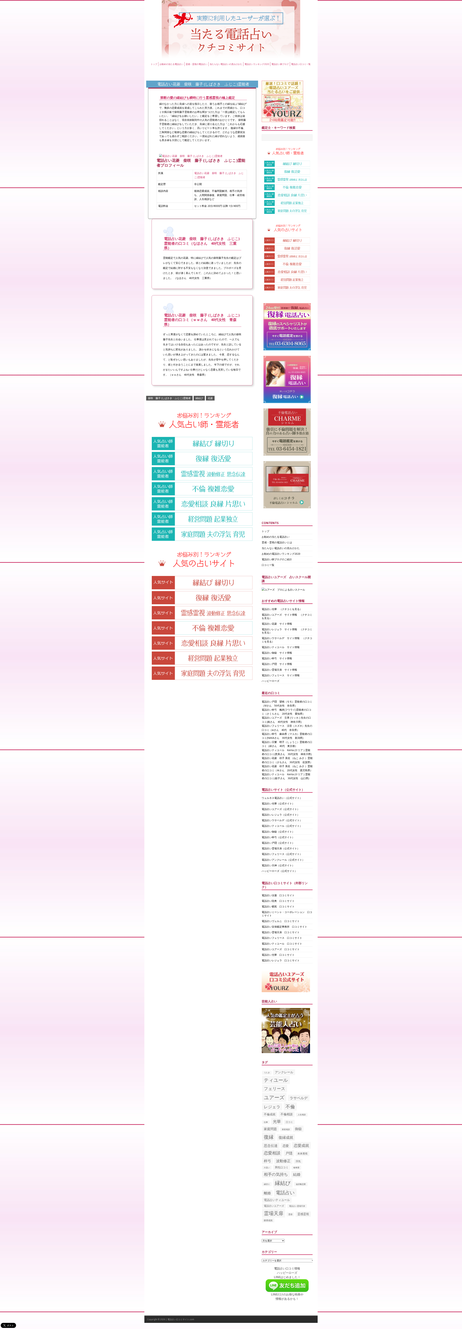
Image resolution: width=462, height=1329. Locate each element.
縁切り (267, 1184)
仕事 (266, 1122)
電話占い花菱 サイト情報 (277, 623)
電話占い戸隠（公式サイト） (278, 842)
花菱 (210, 398)
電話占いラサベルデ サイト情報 (281, 638)
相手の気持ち (276, 1174)
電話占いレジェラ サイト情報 (279, 629)
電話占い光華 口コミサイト (278, 954)
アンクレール (284, 1072)
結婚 (296, 1174)
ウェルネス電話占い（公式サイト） (282, 798)
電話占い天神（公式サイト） (278, 865)
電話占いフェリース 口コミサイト (282, 937)
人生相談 (302, 1114)
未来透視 (302, 1153)
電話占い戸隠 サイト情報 (277, 664)
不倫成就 (269, 1114)
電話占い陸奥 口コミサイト (278, 901)
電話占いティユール (277, 1200)
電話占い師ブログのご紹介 (277, 559)
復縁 (269, 1137)
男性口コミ (281, 1167)
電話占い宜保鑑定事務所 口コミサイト (284, 926)
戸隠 (289, 1153)
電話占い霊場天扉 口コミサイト (281, 932)
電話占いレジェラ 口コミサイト (281, 960)
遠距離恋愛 (301, 1184)
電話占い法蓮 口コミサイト (278, 895)
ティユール (276, 1080)
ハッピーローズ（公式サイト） (279, 871)
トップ (154, 64)
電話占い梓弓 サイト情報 (277, 658)
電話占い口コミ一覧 (301, 64)
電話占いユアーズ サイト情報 (279, 614)
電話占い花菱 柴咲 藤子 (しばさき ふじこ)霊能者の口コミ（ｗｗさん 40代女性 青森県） (202, 320)
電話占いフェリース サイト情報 (281, 675)
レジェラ (272, 1106)
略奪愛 (296, 1167)
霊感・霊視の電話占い (196, 64)
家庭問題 (270, 1129)
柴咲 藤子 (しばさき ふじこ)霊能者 (169, 398)
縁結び (199, 398)
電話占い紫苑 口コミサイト (278, 906)
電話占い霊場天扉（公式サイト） (281, 848)
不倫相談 (286, 1114)
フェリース (274, 1088)
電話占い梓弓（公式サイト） (278, 837)
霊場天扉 (273, 1213)
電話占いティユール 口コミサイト (282, 943)
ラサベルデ (299, 1097)
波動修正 (283, 1160)
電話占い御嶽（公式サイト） (278, 831)
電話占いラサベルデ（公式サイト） (282, 820)
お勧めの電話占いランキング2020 (281, 553)
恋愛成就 (301, 1145)
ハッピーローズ (270, 681)
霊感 (290, 1214)
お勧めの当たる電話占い (171, 64)
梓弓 (267, 1160)
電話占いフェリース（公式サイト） (282, 854)
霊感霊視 (303, 1214)
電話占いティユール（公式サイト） (282, 826)
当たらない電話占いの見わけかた (226, 64)
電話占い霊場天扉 (297, 1206)
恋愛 (286, 1146)
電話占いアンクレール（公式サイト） (283, 859)
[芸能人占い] (286, 1051)
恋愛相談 (272, 1153)
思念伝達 (271, 1145)
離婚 (267, 1193)
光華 (277, 1121)
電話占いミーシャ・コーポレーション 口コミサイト (287, 913)
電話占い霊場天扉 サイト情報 (279, 669)
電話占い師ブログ (280, 64)
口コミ (289, 1122)
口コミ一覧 (268, 565)
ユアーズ (274, 1097)
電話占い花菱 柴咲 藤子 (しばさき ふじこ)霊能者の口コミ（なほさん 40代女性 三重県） (202, 243)
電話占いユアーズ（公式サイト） (281, 809)
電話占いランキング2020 (257, 64)
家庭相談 (286, 1129)
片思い (267, 1167)
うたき (267, 1072)
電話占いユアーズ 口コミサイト (281, 949)
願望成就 (268, 1220)
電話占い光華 (269, 609)
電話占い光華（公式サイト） (278, 803)
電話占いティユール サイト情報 (281, 647)
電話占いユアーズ (274, 1205)
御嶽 (298, 1128)
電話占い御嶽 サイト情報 (277, 652)
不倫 (290, 1106)
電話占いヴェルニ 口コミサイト (281, 921)
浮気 (298, 1161)
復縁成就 (286, 1137)
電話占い (285, 1192)
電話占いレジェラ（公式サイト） (281, 814)
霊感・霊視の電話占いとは (277, 542)
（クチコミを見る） (290, 609)
